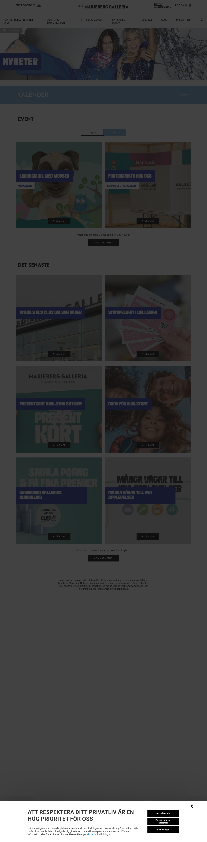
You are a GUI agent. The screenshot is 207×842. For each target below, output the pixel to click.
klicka (90, 834)
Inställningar (163, 829)
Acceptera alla (163, 813)
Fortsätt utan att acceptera (163, 821)
